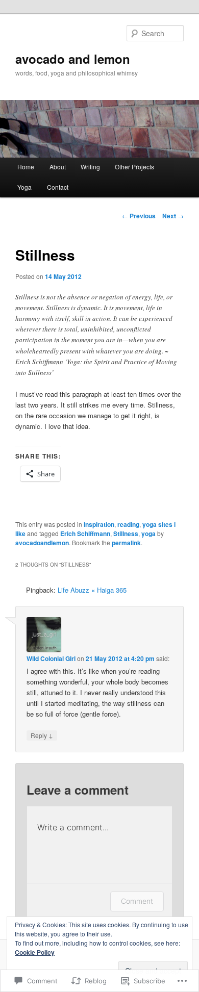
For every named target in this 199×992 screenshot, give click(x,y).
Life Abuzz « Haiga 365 (92, 590)
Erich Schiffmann (85, 533)
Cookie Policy (35, 952)
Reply (42, 735)
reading (128, 524)
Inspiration (99, 524)
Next (173, 215)
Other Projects (134, 166)
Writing (90, 166)
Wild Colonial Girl (51, 658)
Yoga (24, 187)
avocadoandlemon (42, 542)
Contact (57, 187)
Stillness (125, 533)
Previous (139, 215)
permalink (126, 542)
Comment (137, 901)
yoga (148, 533)
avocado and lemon (72, 58)
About (57, 166)
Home (25, 166)
